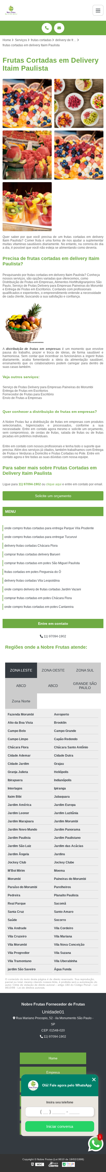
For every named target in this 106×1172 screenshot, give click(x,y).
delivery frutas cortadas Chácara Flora (31, 545)
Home (53, 1058)
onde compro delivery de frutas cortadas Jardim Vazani (42, 589)
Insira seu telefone (59, 1102)
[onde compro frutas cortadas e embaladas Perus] (27, 155)
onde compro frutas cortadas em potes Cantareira (39, 607)
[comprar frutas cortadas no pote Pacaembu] (27, 206)
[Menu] (98, 10)
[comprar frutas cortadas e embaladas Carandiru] (78, 155)
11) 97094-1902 (30, 484)
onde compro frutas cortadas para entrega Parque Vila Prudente (49, 528)
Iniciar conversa (59, 1126)
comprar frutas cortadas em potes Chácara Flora (38, 598)
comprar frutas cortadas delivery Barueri (32, 554)
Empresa (53, 1072)
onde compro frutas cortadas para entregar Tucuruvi (40, 537)
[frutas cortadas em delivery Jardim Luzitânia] (27, 103)
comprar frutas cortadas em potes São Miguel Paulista (42, 563)
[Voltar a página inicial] (11, 10)
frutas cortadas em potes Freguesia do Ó (32, 572)
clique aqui (53, 484)
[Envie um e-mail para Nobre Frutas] (59, 28)
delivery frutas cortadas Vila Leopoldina (32, 580)
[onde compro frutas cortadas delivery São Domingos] (78, 103)
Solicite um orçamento (53, 496)
